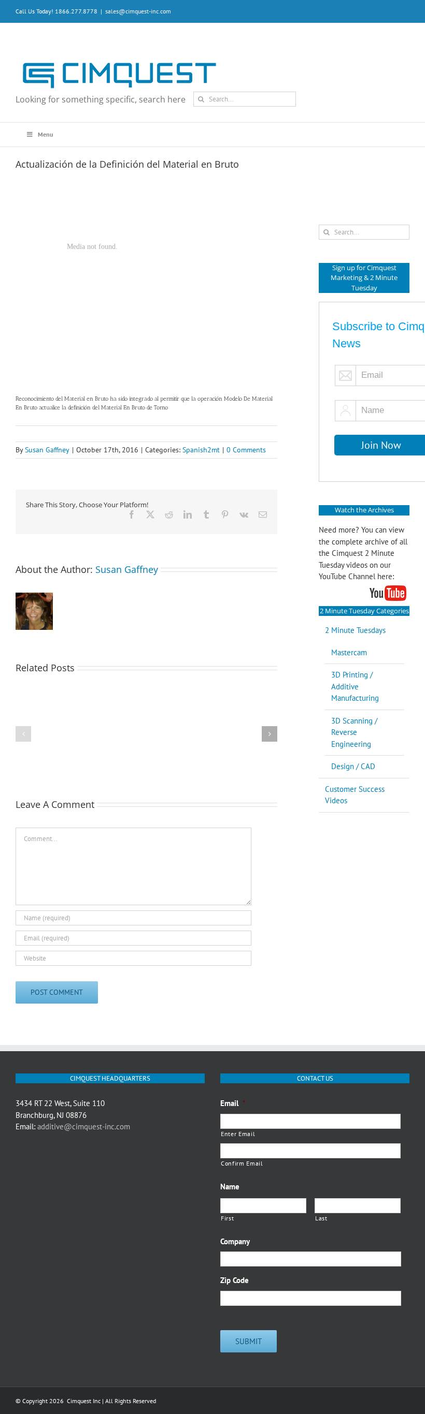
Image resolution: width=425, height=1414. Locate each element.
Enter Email (238, 1134)
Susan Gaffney (47, 449)
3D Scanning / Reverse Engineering (354, 732)
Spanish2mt (201, 449)
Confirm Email (242, 1163)
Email (233, 1103)
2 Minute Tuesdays (355, 630)
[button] (23, 734)
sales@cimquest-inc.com (138, 11)
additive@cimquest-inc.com (83, 1126)
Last (321, 1218)
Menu (45, 134)
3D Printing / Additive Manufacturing (355, 686)
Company (235, 1241)
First (227, 1218)
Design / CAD (353, 766)
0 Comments (246, 449)
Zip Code (234, 1280)
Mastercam (349, 652)
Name (229, 1186)
